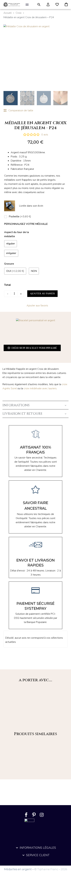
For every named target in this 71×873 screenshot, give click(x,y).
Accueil (7, 13)
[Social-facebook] (26, 815)
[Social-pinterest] (34, 815)
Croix (18, 13)
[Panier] (66, 5)
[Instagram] (41, 815)
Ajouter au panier (42, 293)
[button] (39, 5)
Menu (27, 4)
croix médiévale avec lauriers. (41, 388)
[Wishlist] (57, 5)
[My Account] (48, 5)
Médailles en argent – (19, 869)
